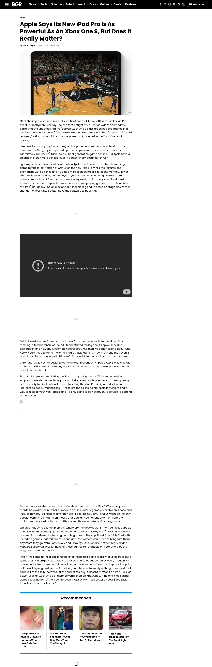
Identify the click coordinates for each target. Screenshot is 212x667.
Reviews (130, 4)
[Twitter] (165, 4)
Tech (44, 4)
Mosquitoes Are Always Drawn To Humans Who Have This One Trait (30, 640)
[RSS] (183, 4)
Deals (117, 4)
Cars (92, 4)
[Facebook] (160, 4)
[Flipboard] (174, 4)
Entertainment (75, 4)
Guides (104, 4)
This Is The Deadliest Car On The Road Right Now (119, 638)
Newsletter (199, 4)
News (32, 4)
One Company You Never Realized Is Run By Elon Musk (91, 637)
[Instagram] (169, 4)
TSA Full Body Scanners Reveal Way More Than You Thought (60, 638)
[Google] (179, 4)
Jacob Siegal (29, 45)
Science (56, 4)
